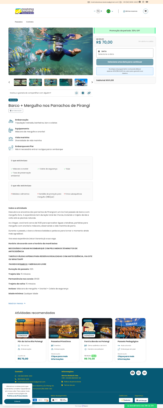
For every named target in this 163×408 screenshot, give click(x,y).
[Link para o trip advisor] (147, 2)
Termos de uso (69, 385)
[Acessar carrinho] (145, 11)
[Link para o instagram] (143, 2)
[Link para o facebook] (140, 2)
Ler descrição (16, 111)
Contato (30, 22)
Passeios (19, 22)
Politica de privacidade (72, 382)
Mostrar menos (16, 303)
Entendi (17, 401)
